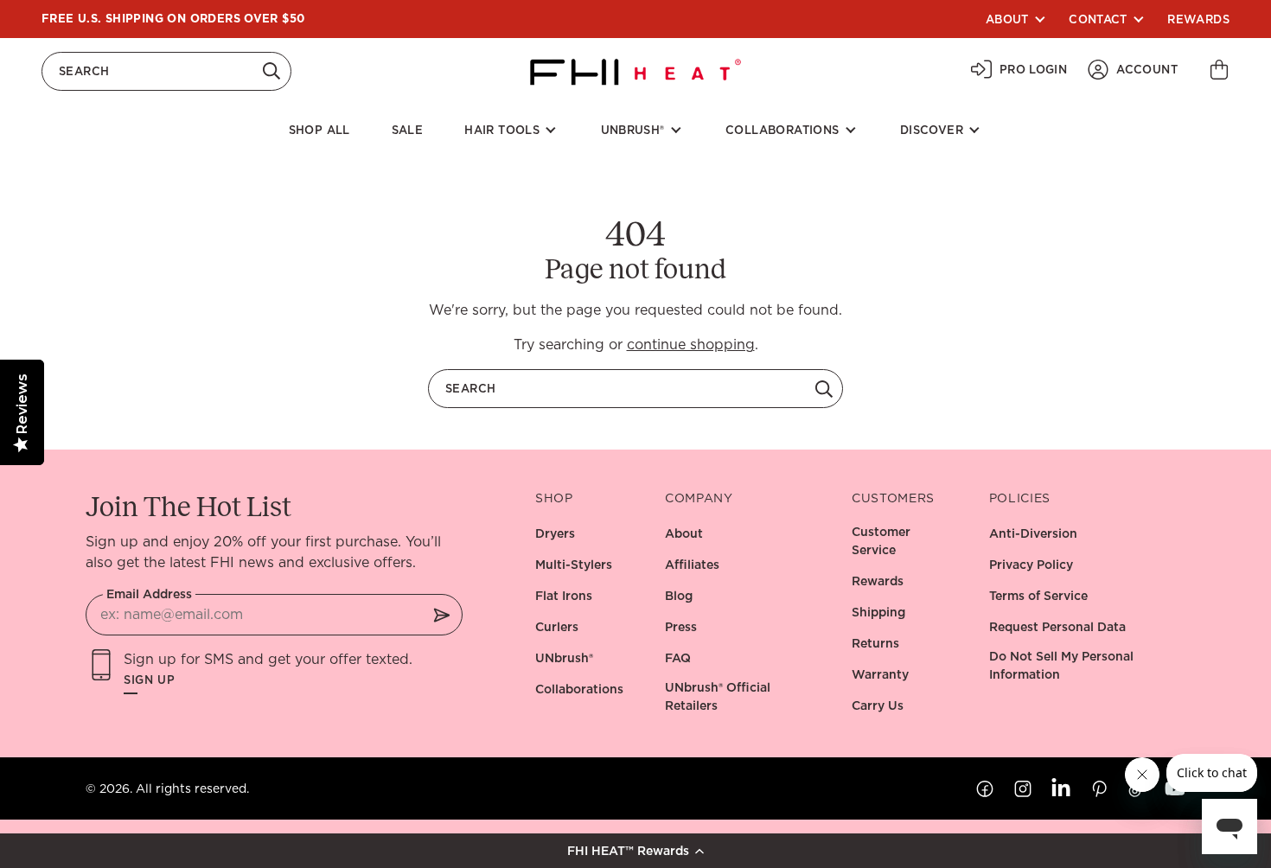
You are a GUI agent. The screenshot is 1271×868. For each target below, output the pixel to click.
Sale (408, 130)
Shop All (319, 130)
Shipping (878, 612)
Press (681, 627)
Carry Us (878, 705)
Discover (931, 130)
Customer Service (881, 541)
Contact (1098, 19)
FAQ (678, 658)
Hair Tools (502, 130)
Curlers (556, 627)
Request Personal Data (1057, 627)
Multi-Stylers (573, 564)
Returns (875, 643)
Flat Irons (563, 596)
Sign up (150, 679)
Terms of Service (1038, 596)
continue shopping (691, 344)
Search (84, 71)
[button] (635, 850)
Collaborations (782, 130)
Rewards (1198, 19)
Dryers (555, 533)
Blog (679, 596)
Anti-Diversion (1033, 533)
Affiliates (692, 564)
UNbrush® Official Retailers (717, 696)
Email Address (149, 594)
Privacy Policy (1031, 564)
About (1007, 19)
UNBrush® (633, 130)
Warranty (880, 674)
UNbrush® (564, 658)
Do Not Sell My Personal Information (1061, 665)
